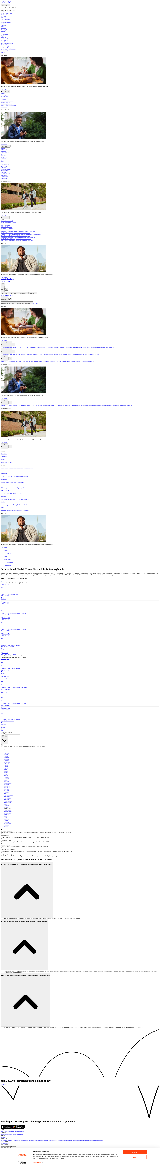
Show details (37, 1162)
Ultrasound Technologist (96, 1140)
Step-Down (4, 35)
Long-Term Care (5, 23)
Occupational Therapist (7, 43)
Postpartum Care (5, 164)
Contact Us (7, 221)
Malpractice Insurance (6, 227)
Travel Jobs (4, 5)
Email (3, 733)
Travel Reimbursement (7, 228)
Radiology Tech (5, 46)
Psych (2, 32)
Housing (17, 240)
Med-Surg (3, 25)
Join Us (3, 1143)
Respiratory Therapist (6, 47)
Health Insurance (5, 225)
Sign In (6, 1143)
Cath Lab (3, 16)
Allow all (134, 1152)
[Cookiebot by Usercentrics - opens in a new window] (22, 1163)
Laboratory (3, 41)
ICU (2, 20)
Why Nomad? (4, 1131)
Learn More (4, 107)
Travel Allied (4, 92)
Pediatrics (3, 167)
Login (12, 279)
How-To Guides (15, 236)
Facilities (3, 1137)
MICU (2, 26)
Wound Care (4, 166)
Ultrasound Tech (5, 52)
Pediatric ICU (4, 31)
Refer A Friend (15, 1131)
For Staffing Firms (5, 279)
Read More (4, 89)
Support (8, 222)
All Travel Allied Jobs (6, 38)
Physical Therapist (5, 44)
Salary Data (18, 237)
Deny (134, 1157)
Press (9, 1131)
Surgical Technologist (84, 1140)
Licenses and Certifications (21, 234)
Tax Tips (16, 239)
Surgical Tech (4, 50)
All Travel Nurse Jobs (6, 13)
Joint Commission (18, 1134)
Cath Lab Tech (4, 40)
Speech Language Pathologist (8, 49)
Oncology (3, 28)
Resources (3, 217)
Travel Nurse (4, 146)
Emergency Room (5, 19)
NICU (2, 154)
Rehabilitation (4, 34)
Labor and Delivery (6, 22)
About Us (21, 1131)
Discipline (4, 735)
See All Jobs (4, 11)
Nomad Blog (18, 231)
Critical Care (4, 17)
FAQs (2, 1134)
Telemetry (3, 37)
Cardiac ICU (4, 14)
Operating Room (5, 29)
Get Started (15, 233)
